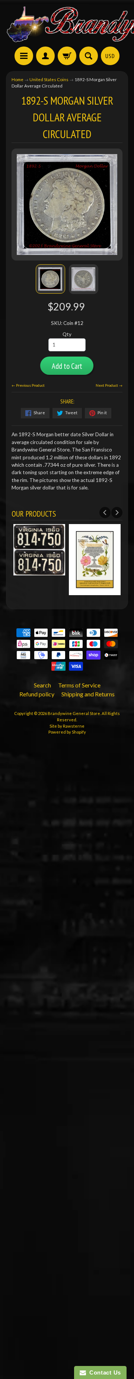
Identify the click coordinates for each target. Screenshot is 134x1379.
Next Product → (109, 385)
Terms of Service (79, 685)
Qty (67, 334)
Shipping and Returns (88, 694)
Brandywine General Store (74, 713)
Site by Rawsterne (67, 726)
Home (17, 79)
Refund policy (36, 694)
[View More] (39, 572)
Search (42, 685)
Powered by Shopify (67, 732)
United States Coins (48, 79)
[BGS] (24, 56)
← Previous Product (28, 385)
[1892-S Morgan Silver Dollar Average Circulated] (50, 279)
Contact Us (103, 1372)
